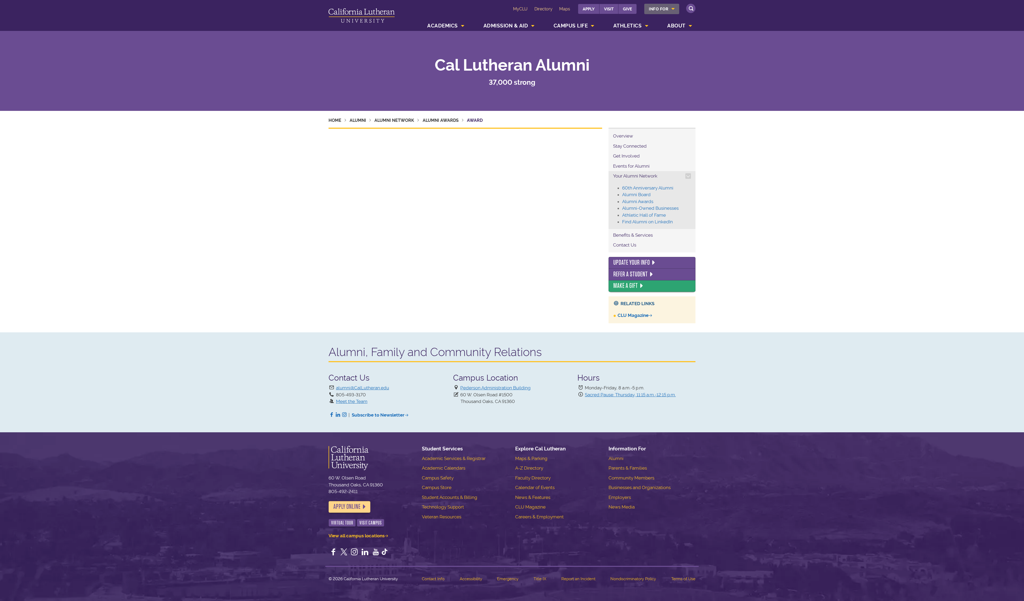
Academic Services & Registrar (454, 458)
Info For (658, 9)
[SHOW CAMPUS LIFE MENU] (592, 26)
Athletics (627, 26)
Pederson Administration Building (495, 387)
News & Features (532, 497)
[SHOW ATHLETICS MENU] (646, 26)
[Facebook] (332, 415)
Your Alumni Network (635, 176)
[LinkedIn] (338, 415)
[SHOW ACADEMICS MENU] (462, 26)
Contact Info (433, 578)
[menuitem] (661, 9)
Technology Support (443, 507)
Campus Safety (438, 478)
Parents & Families (628, 468)
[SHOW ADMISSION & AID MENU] (533, 26)
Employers (620, 497)
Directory (543, 8)
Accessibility (471, 578)
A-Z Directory (529, 468)
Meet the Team (351, 401)
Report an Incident (578, 578)
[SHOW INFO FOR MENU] (673, 9)
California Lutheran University (362, 16)
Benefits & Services (633, 235)
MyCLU (520, 8)
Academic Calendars (443, 468)
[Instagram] (344, 415)
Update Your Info (631, 262)
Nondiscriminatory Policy (633, 578)
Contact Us (624, 245)
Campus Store (436, 487)
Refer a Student (630, 274)
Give (627, 9)
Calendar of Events (535, 487)
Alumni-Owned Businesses (650, 208)
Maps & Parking (531, 458)
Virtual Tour (342, 523)
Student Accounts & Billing (449, 497)
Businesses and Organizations (640, 487)
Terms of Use (683, 578)
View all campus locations (357, 535)
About (676, 26)
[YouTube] (376, 552)
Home (335, 120)
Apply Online (347, 506)
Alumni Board (636, 194)
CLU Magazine (633, 315)
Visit (609, 9)
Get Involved (626, 156)
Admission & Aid (505, 26)
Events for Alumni (631, 166)
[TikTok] (384, 552)
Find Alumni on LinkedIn (647, 221)
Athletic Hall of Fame (644, 215)
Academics (442, 26)
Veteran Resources (441, 516)
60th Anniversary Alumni (647, 188)
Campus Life (571, 26)
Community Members (631, 478)
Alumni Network (394, 120)
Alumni (358, 120)
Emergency (507, 578)
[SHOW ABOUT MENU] (690, 26)
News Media (622, 507)
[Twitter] (344, 552)
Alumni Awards (441, 120)
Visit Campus (370, 523)
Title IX (540, 578)
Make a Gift (625, 285)
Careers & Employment (539, 516)
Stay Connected (630, 146)
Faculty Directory (533, 478)
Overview (623, 136)
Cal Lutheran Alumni (512, 65)
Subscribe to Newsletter (378, 415)
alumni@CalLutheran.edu (362, 387)
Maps (564, 8)
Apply (589, 9)
